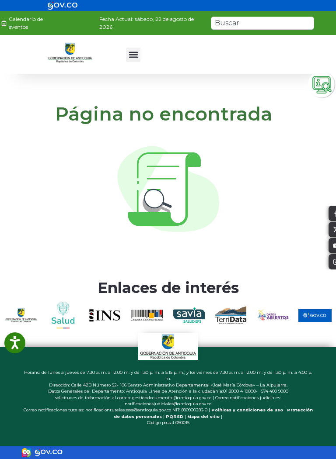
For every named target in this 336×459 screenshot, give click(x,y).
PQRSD (174, 416)
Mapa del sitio (203, 416)
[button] (133, 55)
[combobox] (262, 23)
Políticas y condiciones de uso (247, 409)
